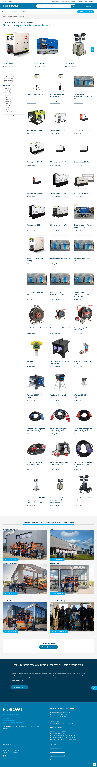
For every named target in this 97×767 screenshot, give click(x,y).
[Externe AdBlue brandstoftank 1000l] (60, 285)
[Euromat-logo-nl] (16, 6)
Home (4, 16)
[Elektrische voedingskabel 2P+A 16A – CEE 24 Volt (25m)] (84, 455)
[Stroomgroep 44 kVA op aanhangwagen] (84, 217)
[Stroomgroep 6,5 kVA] (37, 121)
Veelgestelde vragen (55, 748)
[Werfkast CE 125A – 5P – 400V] (84, 387)
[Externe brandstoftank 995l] (60, 250)
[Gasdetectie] (37, 353)
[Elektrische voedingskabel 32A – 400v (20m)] (84, 421)
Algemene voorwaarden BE (57, 752)
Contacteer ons (54, 744)
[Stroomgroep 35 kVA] (37, 153)
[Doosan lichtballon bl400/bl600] (60, 88)
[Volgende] (92, 49)
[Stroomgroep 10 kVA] (60, 121)
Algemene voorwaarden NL (57, 756)
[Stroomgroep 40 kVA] (60, 153)
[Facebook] (10, 1)
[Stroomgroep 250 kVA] (60, 217)
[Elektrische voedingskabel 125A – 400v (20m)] (60, 455)
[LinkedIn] (12, 1)
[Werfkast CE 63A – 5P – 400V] (60, 387)
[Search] (73, 6)
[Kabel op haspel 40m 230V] (37, 320)
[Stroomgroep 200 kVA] (37, 217)
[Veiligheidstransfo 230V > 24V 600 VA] (60, 353)
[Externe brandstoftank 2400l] (84, 250)
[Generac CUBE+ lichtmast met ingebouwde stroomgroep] (60, 491)
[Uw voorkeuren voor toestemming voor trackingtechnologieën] (94, 764)
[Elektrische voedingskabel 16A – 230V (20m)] (37, 421)
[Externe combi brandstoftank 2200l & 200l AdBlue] (84, 285)
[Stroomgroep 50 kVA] (84, 153)
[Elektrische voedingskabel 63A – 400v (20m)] (37, 455)
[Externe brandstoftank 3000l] (37, 285)
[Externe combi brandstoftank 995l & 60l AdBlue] (84, 88)
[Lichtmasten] (79, 49)
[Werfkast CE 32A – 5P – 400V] (37, 387)
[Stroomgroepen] (48, 49)
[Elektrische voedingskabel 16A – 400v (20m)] (60, 421)
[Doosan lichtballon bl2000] (37, 88)
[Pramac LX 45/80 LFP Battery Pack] (37, 250)
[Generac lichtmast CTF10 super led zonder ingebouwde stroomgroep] (37, 491)
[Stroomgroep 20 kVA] (84, 121)
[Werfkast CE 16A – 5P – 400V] (84, 353)
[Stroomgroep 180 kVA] (84, 184)
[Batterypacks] (17, 49)
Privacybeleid (53, 760)
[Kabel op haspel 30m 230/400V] (84, 320)
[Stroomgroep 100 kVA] (37, 184)
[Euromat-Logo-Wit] (25, 709)
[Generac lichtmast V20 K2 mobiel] (84, 491)
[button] (92, 6)
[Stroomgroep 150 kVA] (60, 184)
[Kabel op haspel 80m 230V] (60, 320)
